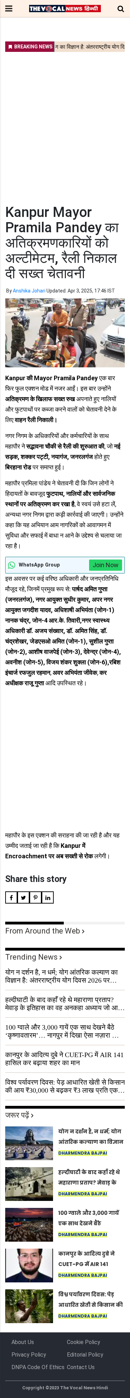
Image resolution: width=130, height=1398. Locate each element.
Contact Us (81, 1367)
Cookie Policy (83, 1342)
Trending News (31, 957)
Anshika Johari (29, 291)
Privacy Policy (28, 1354)
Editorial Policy (85, 1354)
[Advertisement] (65, 123)
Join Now (106, 565)
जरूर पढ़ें (17, 1115)
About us (22, 1342)
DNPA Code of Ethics (37, 1367)
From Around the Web (42, 931)
